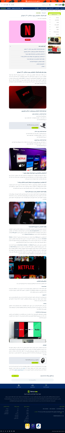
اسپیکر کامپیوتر (20, 370)
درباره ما (7, 408)
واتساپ (12, 4)
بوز (17, 408)
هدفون (15, 370)
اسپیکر (28, 412)
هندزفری (27, 416)
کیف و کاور (27, 418)
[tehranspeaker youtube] (5, 431)
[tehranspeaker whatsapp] (3, 431)
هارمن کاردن (16, 416)
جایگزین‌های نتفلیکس (40, 64)
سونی (17, 412)
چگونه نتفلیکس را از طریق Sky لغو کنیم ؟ (37, 61)
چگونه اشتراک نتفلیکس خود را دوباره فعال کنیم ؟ (35, 59)
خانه (60, 10)
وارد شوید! (5, 4)
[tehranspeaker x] (11, 431)
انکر (17, 410)
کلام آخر (43, 66)
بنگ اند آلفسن (16, 418)
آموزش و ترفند (56, 10)
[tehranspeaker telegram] (7, 431)
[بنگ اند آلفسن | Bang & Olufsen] (16, 8)
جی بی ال (17, 413)
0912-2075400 (45, 409)
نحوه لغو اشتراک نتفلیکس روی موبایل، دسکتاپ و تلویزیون (34, 51)
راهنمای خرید (6, 412)
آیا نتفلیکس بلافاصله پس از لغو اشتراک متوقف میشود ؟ (34, 54)
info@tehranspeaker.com (57, 416)
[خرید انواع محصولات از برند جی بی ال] (32, 1)
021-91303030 (59, 409)
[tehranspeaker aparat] (13, 431)
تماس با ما (7, 410)
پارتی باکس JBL (26, 421)
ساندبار (24, 368)
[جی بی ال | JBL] (22, 8)
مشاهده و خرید (35, 127)
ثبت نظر (15, 375)
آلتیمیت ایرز (16, 415)
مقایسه (27, 410)
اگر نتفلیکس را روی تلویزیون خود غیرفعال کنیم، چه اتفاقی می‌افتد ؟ (32, 56)
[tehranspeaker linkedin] (9, 431)
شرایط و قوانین (6, 413)
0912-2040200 (52, 409)
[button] (9, 4)
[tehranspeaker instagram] (1, 431)
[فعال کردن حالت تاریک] (2, 4)
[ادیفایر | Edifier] (9, 8)
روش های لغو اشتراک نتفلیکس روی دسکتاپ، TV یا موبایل (34, 49)
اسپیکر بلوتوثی (26, 420)
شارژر (28, 415)
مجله (28, 408)
